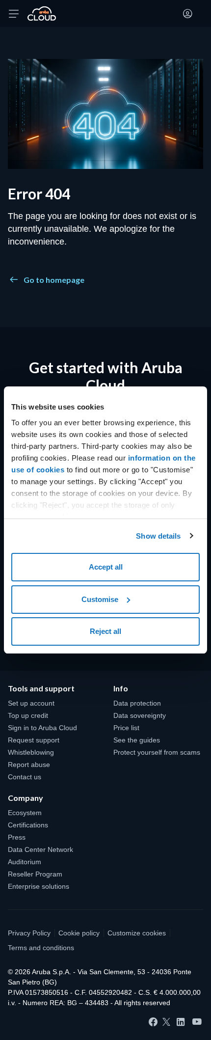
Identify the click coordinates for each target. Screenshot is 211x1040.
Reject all (105, 631)
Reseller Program (35, 874)
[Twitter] (166, 1022)
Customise (99, 599)
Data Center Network (40, 849)
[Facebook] (153, 1021)
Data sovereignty (139, 715)
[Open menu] (13, 14)
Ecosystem (25, 813)
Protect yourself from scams (156, 752)
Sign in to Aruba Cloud (42, 728)
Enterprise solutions (38, 886)
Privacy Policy (29, 933)
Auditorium (24, 862)
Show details (158, 536)
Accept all (106, 567)
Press (17, 837)
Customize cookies (136, 933)
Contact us (24, 777)
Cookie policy (79, 933)
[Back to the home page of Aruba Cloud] (41, 14)
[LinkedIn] (180, 1021)
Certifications (28, 825)
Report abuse (29, 764)
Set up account (31, 703)
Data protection (137, 703)
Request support (33, 740)
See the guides (136, 740)
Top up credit (28, 715)
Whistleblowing (31, 752)
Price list (126, 728)
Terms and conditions (41, 948)
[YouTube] (197, 1022)
